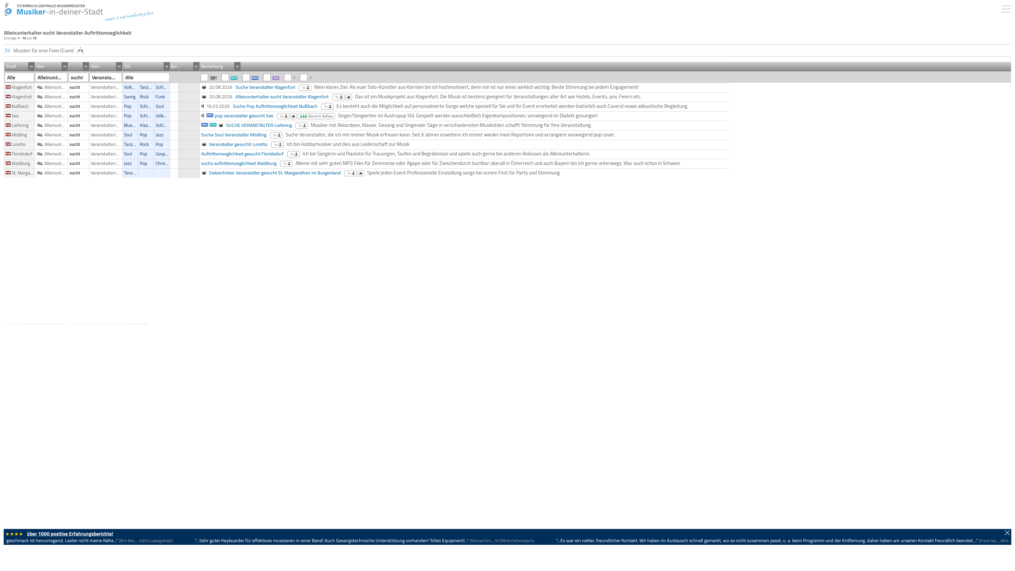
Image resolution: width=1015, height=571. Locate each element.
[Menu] (1007, 8)
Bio (174, 66)
